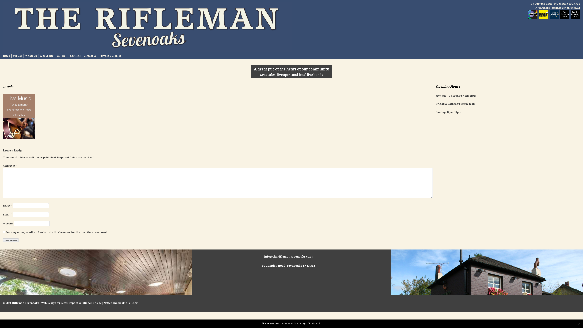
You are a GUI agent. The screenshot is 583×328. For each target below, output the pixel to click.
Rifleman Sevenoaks (25, 303)
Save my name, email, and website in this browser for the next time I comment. (56, 232)
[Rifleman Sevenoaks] (147, 26)
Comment (10, 165)
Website (8, 223)
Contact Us (90, 55)
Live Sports (46, 55)
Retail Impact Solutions (75, 303)
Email (7, 214)
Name (7, 205)
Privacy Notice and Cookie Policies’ (115, 303)
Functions (75, 55)
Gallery (60, 55)
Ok (309, 323)
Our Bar (17, 55)
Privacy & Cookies (110, 55)
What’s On (31, 55)
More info (316, 323)
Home (6, 55)
